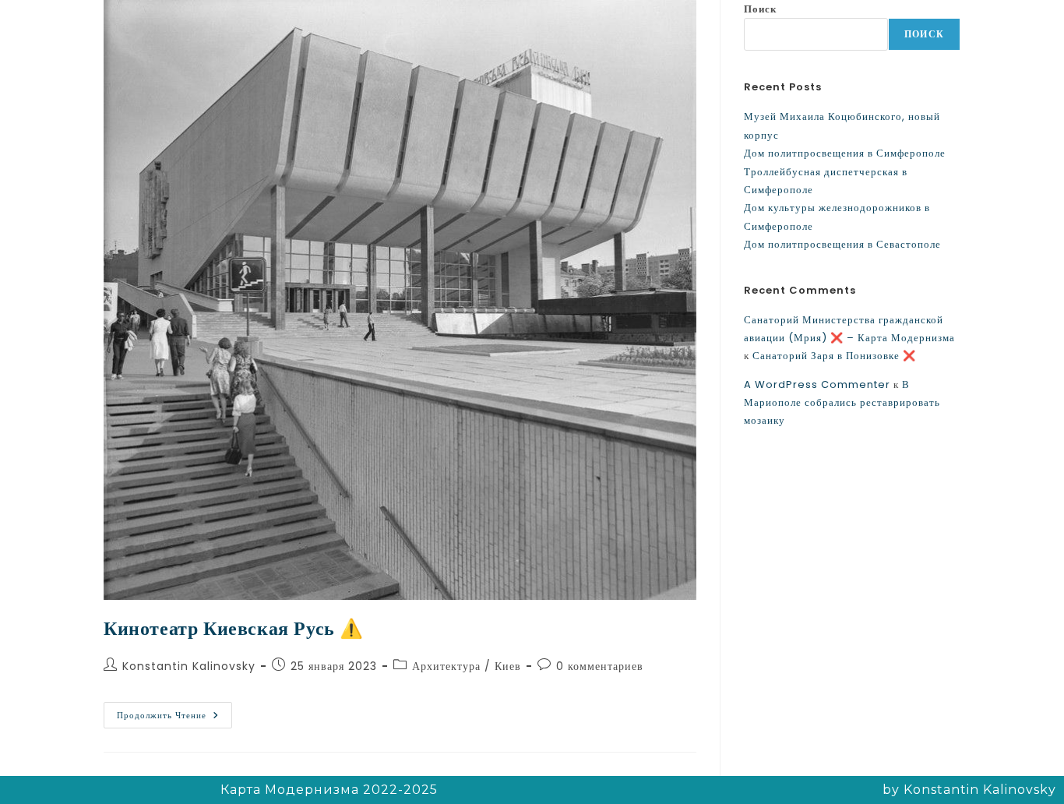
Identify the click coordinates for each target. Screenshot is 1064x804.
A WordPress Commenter (817, 384)
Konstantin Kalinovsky (188, 666)
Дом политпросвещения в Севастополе (842, 244)
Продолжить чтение (174, 711)
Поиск (760, 9)
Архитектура (446, 666)
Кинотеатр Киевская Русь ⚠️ (234, 628)
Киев (508, 666)
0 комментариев (599, 666)
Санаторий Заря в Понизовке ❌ (834, 355)
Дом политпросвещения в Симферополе (845, 153)
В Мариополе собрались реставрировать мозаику (842, 402)
